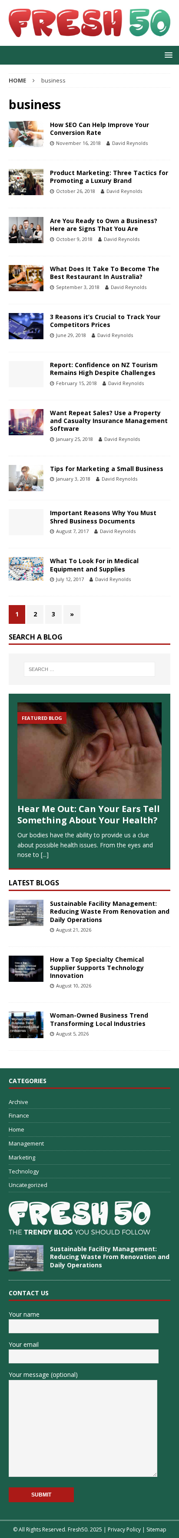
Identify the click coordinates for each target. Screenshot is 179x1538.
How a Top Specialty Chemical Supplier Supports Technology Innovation (97, 967)
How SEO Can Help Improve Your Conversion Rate (99, 128)
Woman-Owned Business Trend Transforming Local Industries (99, 1019)
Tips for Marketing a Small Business (106, 468)
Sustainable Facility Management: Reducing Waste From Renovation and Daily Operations (109, 911)
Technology (24, 1171)
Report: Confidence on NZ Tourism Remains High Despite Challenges (104, 369)
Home (16, 1129)
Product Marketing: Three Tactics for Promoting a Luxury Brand (109, 177)
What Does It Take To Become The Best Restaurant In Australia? (104, 273)
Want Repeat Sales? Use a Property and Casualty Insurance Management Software (109, 421)
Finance (19, 1115)
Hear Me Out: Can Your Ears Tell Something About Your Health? (88, 814)
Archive (18, 1102)
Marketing (22, 1157)
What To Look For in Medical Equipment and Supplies (94, 565)
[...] (45, 854)
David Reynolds (130, 143)
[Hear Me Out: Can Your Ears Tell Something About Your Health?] (89, 750)
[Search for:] (89, 669)
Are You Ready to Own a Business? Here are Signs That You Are (103, 225)
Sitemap (156, 1529)
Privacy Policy (124, 1529)
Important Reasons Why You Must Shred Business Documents (103, 517)
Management (26, 1143)
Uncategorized (28, 1185)
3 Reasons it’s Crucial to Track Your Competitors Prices (105, 321)
